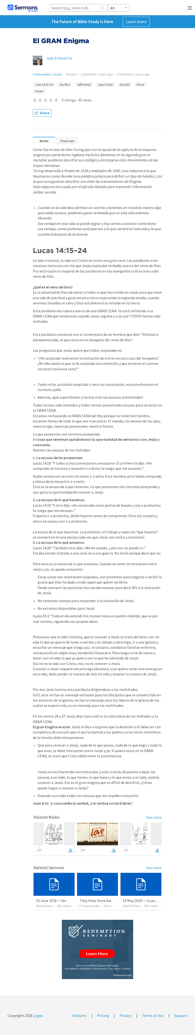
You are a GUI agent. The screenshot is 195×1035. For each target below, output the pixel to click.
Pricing (103, 1015)
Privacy (125, 1015)
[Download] (70, 850)
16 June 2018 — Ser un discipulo (61, 900)
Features (79, 1015)
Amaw (39, 91)
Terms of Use (152, 1015)
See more (153, 817)
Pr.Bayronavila (89, 906)
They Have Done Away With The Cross (109, 900)
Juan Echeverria (59, 58)
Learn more (136, 21)
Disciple (125, 85)
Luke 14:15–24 (44, 85)
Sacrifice (65, 85)
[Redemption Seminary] (97, 949)
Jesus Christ (105, 85)
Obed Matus (44, 906)
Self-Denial (84, 85)
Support (180, 1015)
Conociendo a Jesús (47, 74)
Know (140, 85)
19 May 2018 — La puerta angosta (149, 900)
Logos (37, 1015)
